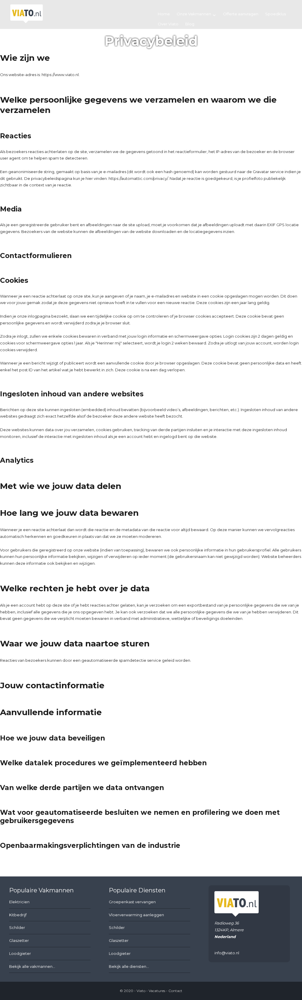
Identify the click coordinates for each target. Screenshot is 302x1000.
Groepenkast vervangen (132, 901)
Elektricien (19, 901)
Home (164, 14)
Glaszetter (19, 940)
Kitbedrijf (18, 914)
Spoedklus (275, 14)
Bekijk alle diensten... (129, 966)
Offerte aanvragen (240, 14)
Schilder (17, 927)
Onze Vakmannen (194, 14)
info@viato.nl (226, 952)
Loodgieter (20, 953)
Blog (189, 24)
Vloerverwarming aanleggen (136, 914)
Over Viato (168, 24)
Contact (175, 990)
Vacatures (157, 990)
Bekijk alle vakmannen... (32, 966)
